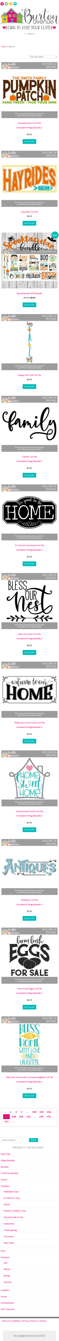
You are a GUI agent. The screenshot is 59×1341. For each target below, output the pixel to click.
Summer (8, 1282)
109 (21, 1116)
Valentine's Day (11, 1191)
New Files (5, 1153)
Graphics (5, 1290)
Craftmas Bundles (9, 1173)
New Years (9, 1242)
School (4, 1179)
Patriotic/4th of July (13, 1217)
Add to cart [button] (29, 141)
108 (14, 1116)
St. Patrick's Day (12, 1198)
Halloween (9, 1223)
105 (41, 1111)
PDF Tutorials (7, 1309)
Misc (3, 1250)
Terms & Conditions (11, 1320)
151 (6, 1121)
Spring (7, 1275)
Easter (7, 1204)
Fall (5, 1262)
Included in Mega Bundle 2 (29, 127)
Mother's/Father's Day (15, 1210)
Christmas (9, 1236)
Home (3, 46)
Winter (7, 1269)
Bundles (5, 1166)
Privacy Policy (30, 1320)
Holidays (5, 1186)
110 (28, 1116)
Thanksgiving (10, 1230)
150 (48, 1116)
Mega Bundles (8, 1160)
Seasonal (5, 1257)
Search (34, 1140)
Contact (42, 1320)
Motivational (7, 1302)
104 (34, 1111)
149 (41, 1116)
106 (49, 1111)
